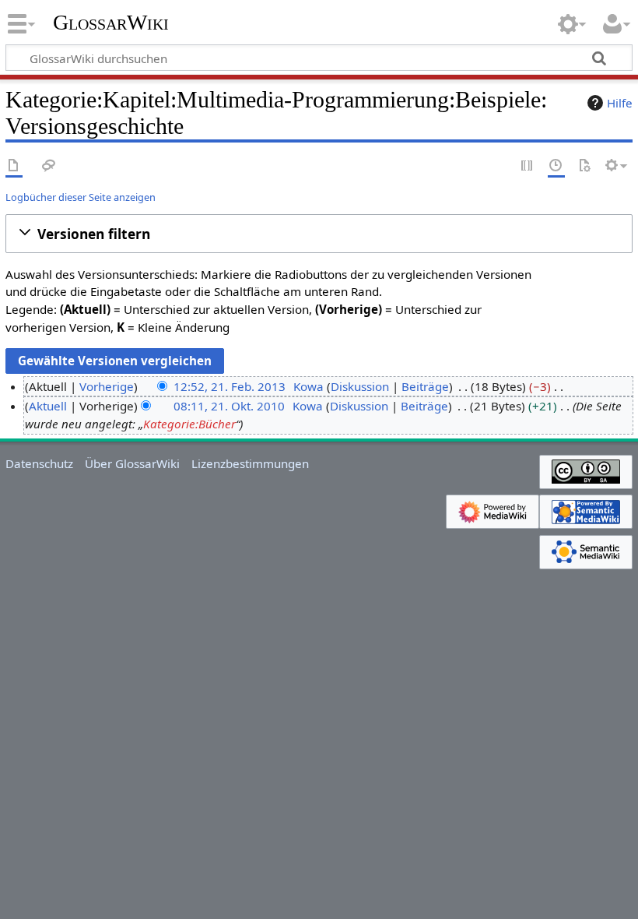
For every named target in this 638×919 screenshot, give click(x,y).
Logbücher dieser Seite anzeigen (80, 197)
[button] (319, 234)
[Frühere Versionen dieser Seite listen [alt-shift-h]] (556, 166)
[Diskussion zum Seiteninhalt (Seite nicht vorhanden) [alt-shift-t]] (49, 166)
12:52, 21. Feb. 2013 (230, 386)
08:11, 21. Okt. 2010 (229, 406)
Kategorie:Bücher (189, 423)
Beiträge (425, 386)
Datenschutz (39, 463)
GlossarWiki (111, 22)
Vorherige (106, 386)
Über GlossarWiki (132, 463)
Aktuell (48, 406)
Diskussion (360, 386)
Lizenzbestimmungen (250, 463)
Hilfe (620, 103)
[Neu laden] (584, 166)
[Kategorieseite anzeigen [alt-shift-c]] (14, 166)
